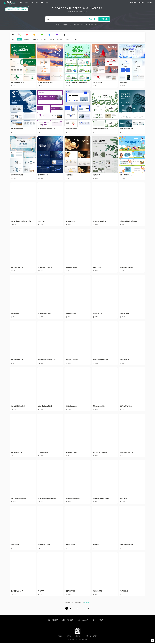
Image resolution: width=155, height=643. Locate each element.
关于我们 (60, 636)
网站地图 (95, 636)
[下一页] (91, 608)
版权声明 (78, 636)
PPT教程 (86, 636)
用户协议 (69, 636)
